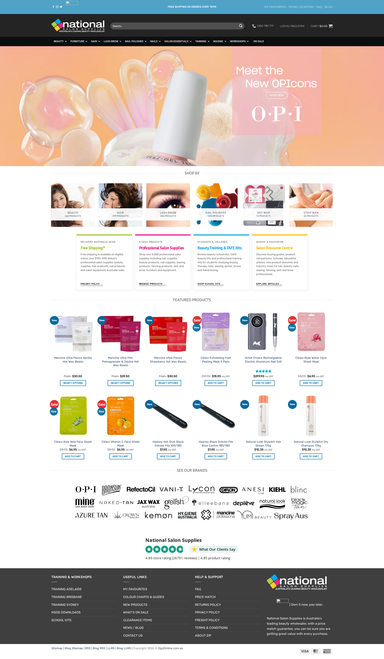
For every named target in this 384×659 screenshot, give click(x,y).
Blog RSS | (100, 648)
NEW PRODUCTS (135, 605)
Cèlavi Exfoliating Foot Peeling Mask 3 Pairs (216, 359)
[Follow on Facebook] (53, 7)
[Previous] (12, 106)
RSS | (89, 648)
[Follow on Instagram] (57, 7)
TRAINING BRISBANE (66, 597)
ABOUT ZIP (203, 635)
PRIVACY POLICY (207, 612)
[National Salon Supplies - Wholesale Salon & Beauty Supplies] (77, 25)
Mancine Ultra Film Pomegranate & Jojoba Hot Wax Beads (120, 361)
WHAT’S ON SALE (136, 612)
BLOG (329, 6)
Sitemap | (58, 648)
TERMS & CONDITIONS (211, 628)
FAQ (319, 6)
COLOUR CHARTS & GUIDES (143, 597)
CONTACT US (133, 635)
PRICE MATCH (205, 597)
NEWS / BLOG (133, 628)
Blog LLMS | (125, 648)
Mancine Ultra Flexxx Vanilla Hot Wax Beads (73, 359)
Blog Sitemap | (75, 648)
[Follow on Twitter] (61, 7)
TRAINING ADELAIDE (66, 589)
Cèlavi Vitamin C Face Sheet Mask (121, 443)
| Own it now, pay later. (306, 604)
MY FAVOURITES (275, 6)
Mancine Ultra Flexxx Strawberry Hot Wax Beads (168, 359)
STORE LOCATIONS (301, 6)
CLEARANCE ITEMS (137, 620)
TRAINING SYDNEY (65, 605)
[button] (322, 26)
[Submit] (240, 26)
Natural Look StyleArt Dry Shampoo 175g (311, 443)
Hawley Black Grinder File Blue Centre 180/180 (216, 443)
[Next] (371, 106)
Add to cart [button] (216, 383)
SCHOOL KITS (61, 620)
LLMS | (112, 648)
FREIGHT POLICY (207, 620)
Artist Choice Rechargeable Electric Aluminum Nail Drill (263, 359)
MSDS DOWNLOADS (66, 612)
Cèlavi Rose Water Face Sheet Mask (311, 359)
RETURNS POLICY (208, 605)
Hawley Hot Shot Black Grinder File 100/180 (168, 443)
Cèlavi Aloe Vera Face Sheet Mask (73, 443)
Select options (73, 383)
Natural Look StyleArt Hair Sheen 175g (263, 443)
